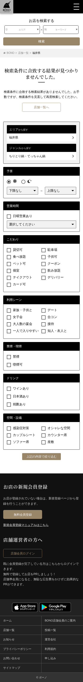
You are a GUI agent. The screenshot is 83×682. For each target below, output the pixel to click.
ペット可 (19, 263)
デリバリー (56, 277)
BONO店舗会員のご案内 (60, 620)
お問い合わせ (11, 658)
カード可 (19, 284)
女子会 (18, 317)
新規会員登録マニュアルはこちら (26, 525)
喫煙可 (18, 364)
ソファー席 (21, 442)
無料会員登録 (23, 514)
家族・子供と (22, 310)
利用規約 (50, 649)
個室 (16, 270)
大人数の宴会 (22, 324)
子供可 (52, 256)
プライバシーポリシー (17, 649)
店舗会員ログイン (23, 553)
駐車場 (52, 249)
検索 (41, 41)
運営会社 (50, 639)
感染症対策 (21, 428)
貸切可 (18, 249)
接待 (51, 324)
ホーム (7, 620)
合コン (52, 317)
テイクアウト (22, 277)
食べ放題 (19, 256)
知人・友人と (57, 330)
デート (52, 310)
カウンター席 (57, 435)
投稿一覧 (50, 630)
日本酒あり (21, 396)
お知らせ (9, 639)
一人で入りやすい (26, 330)
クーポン (54, 263)
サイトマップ (11, 667)
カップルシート (24, 435)
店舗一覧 (9, 630)
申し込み (50, 658)
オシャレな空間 (59, 428)
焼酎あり (19, 404)
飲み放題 (54, 270)
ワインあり (21, 388)
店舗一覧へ (41, 107)
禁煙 (16, 356)
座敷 (51, 442)
